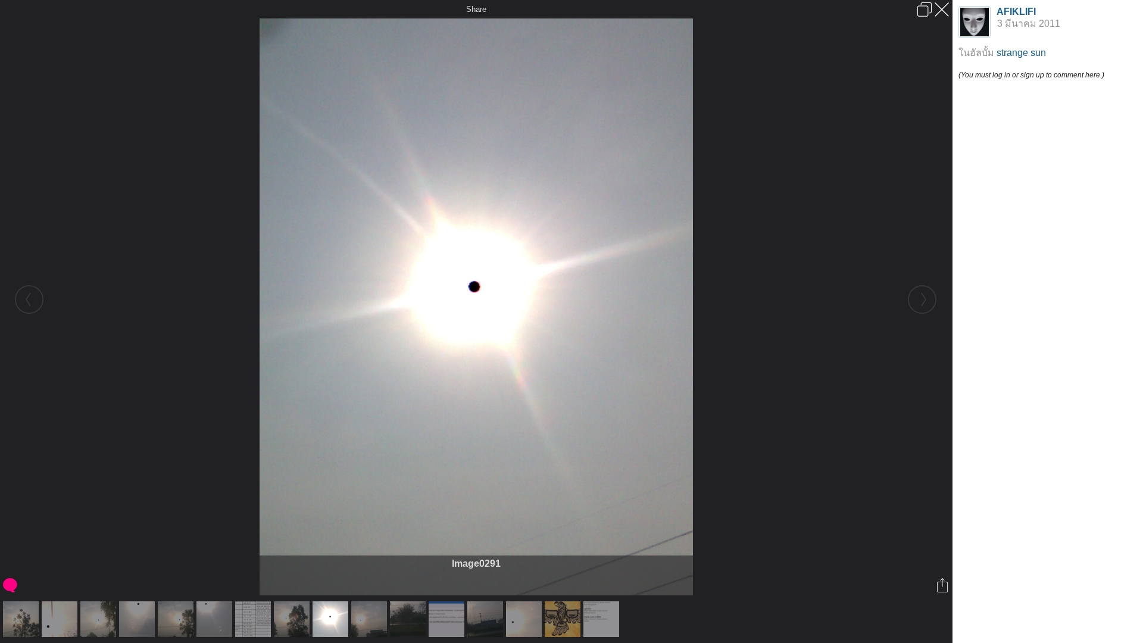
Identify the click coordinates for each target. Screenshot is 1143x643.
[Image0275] (177, 619)
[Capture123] (448, 619)
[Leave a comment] (11, 585)
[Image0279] (486, 619)
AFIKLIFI (1016, 12)
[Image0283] (525, 619)
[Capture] (254, 619)
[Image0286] (61, 619)
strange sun (1021, 53)
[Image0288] (138, 619)
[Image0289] (215, 619)
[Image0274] (99, 619)
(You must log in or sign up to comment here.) (1031, 75)
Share (476, 9)
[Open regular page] (924, 9)
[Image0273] (22, 619)
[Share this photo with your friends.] (943, 585)
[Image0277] (370, 619)
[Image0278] (409, 619)
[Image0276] (293, 619)
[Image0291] (332, 619)
